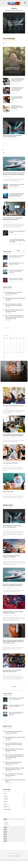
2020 (5, 839)
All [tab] (4, 43)
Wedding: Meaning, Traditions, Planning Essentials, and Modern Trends (14, 768)
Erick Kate (9, 28)
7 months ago (15, 187)
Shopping (13, 363)
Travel (6, 168)
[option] (14, 22)
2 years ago (17, 110)
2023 (5, 832)
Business (6, 520)
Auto (14, 793)
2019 (5, 841)
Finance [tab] (10, 43)
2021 (5, 836)
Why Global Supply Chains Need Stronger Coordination (15, 299)
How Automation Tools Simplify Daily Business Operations (14, 774)
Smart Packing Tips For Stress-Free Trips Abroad (15, 780)
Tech (6, 213)
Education (6, 401)
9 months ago (11, 72)
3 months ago (14, 28)
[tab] (18, 251)
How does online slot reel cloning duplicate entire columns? (13, 763)
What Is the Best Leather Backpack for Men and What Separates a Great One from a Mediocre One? (14, 317)
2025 (5, 827)
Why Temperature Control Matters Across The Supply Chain (13, 293)
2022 (5, 834)
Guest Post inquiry (14, 856)
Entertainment (14, 809)
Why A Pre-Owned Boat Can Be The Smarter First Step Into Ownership (13, 305)
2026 (5, 819)
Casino (6, 606)
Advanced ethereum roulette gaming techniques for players (14, 310)
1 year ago (16, 91)
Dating (14, 804)
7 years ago (9, 438)
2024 (5, 829)
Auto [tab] (6, 43)
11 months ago (17, 82)
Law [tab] (13, 43)
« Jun (4, 357)
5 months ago (11, 274)
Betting (14, 796)
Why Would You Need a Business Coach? (14, 10)
